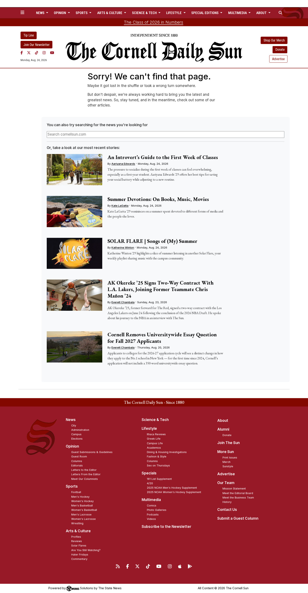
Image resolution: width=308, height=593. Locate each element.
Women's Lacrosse (83, 518)
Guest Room (79, 456)
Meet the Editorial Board (238, 493)
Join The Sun (228, 443)
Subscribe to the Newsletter (166, 526)
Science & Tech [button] (145, 13)
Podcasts (153, 514)
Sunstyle (228, 466)
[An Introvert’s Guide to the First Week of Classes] (74, 169)
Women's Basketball (84, 509)
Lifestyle (149, 428)
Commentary (79, 559)
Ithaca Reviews (156, 434)
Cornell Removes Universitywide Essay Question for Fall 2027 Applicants (162, 337)
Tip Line (28, 35)
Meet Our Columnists (84, 478)
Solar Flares (78, 545)
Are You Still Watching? (86, 550)
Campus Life (155, 443)
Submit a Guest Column (237, 518)
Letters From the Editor (86, 474)
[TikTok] (36, 52)
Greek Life (153, 438)
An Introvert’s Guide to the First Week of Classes (162, 157)
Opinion (72, 446)
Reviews (76, 541)
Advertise (278, 59)
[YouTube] (52, 52)
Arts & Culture (78, 531)
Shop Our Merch (274, 40)
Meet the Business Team (238, 497)
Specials (149, 473)
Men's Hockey (80, 496)
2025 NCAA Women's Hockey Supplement (174, 492)
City (73, 425)
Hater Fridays (79, 554)
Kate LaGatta (119, 205)
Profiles (76, 536)
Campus (76, 434)
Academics (154, 447)
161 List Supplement (159, 478)
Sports (72, 486)
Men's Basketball (82, 505)
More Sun (225, 452)
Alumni (223, 429)
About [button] (261, 13)
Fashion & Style (156, 456)
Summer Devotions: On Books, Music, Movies (158, 199)
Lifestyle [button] (174, 13)
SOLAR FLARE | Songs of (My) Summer (152, 241)
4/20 (150, 483)
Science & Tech (155, 420)
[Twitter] (29, 52)
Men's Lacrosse (81, 514)
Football (76, 492)
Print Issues (230, 457)
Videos (151, 518)
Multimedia (151, 500)
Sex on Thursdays (158, 465)
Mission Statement (234, 488)
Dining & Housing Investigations (167, 452)
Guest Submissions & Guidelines (92, 452)
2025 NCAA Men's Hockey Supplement (172, 487)
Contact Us (227, 510)
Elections (77, 438)
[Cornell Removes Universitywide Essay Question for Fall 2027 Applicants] (74, 347)
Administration (80, 429)
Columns (76, 461)
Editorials (77, 465)
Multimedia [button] (238, 13)
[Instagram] (44, 52)
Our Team (225, 483)
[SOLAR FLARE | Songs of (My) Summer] (74, 253)
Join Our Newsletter (36, 45)
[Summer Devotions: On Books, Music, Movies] (74, 211)
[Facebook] (22, 52)
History (227, 502)
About (222, 420)
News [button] (40, 13)
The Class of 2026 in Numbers (153, 22)
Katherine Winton (122, 247)
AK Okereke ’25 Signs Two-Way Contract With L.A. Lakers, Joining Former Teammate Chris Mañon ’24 (160, 289)
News (71, 420)
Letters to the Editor (84, 469)
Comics (151, 505)
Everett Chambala (123, 302)
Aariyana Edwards (123, 163)
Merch (226, 462)
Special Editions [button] (205, 13)
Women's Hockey (82, 501)
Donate (280, 50)
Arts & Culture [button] (110, 13)
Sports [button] (82, 13)
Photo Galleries (156, 509)
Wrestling (77, 523)
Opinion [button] (60, 13)
